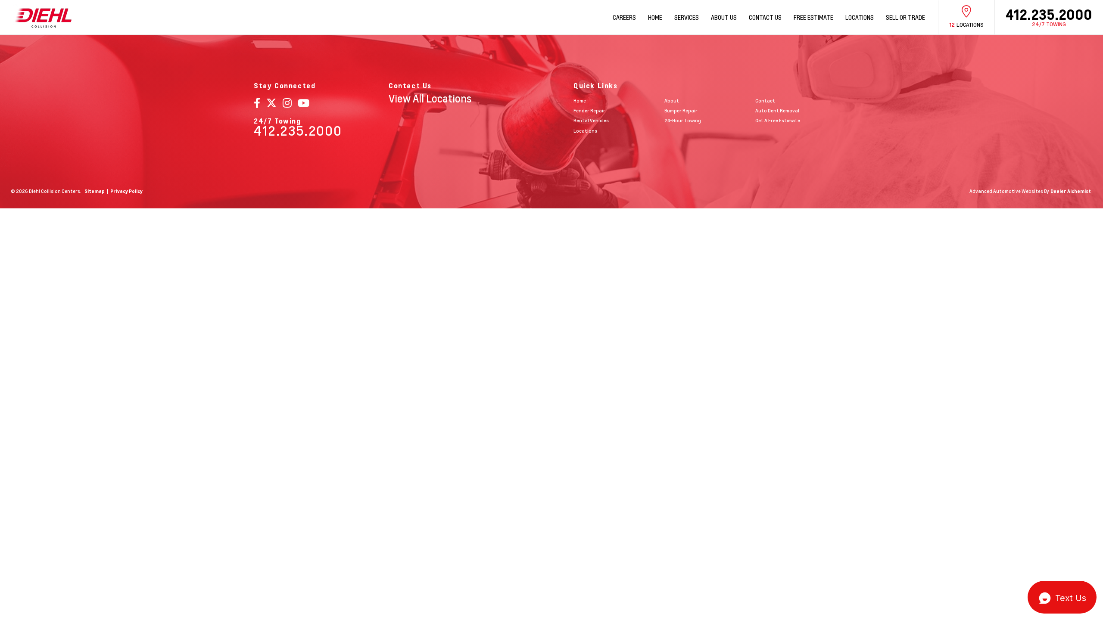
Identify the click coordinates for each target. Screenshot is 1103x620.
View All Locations (430, 98)
